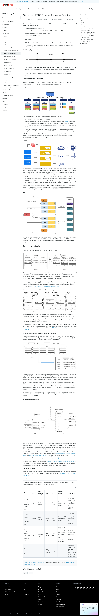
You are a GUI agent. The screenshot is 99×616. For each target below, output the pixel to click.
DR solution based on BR (63, 458)
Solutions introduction (85, 26)
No (31, 573)
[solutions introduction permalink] (42, 246)
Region (66, 121)
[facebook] (83, 587)
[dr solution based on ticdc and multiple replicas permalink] (57, 333)
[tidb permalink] (27, 87)
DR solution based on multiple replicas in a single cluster (88, 33)
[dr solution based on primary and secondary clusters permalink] (59, 250)
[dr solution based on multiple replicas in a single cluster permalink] (61, 290)
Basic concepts (83, 16)
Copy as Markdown (42, 19)
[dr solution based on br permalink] (40, 399)
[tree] (11, 65)
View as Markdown (58, 19)
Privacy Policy (32, 613)
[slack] (86, 587)
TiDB (82, 20)
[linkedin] (80, 587)
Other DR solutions (85, 41)
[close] (96, 605)
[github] (74, 587)
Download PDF (72, 19)
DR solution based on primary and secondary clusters (44, 286)
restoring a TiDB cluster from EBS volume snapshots (60, 461)
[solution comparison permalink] (41, 479)
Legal (39, 613)
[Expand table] (75, 487)
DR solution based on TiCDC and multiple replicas (89, 36)
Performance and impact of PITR (37, 455)
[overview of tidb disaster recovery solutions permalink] (73, 15)
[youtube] (92, 587)
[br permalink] (26, 192)
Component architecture (85, 18)
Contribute (27, 19)
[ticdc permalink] (28, 141)
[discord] (89, 587)
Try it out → (80, 1)
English (93, 9)
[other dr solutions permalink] (37, 468)
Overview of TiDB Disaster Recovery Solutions (35, 562)
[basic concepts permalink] (36, 39)
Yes (26, 573)
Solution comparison (85, 43)
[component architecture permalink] (44, 79)
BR (81, 24)
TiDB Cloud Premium (23, 1)
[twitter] (77, 587)
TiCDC (82, 22)
